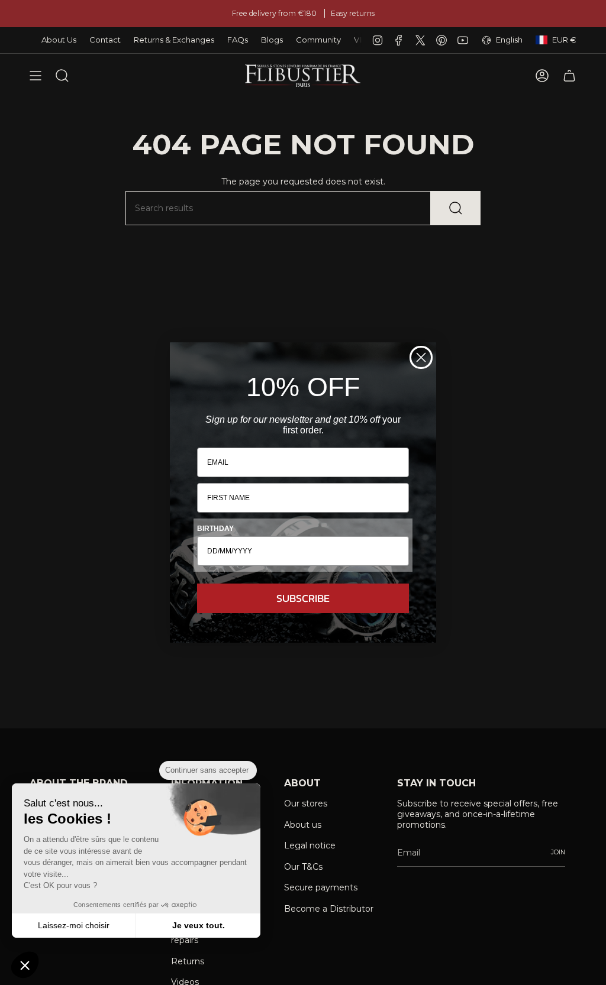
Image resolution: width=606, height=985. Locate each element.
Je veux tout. (198, 925)
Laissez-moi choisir (73, 925)
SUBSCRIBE (303, 598)
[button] (25, 965)
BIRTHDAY (215, 528)
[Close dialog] (421, 357)
